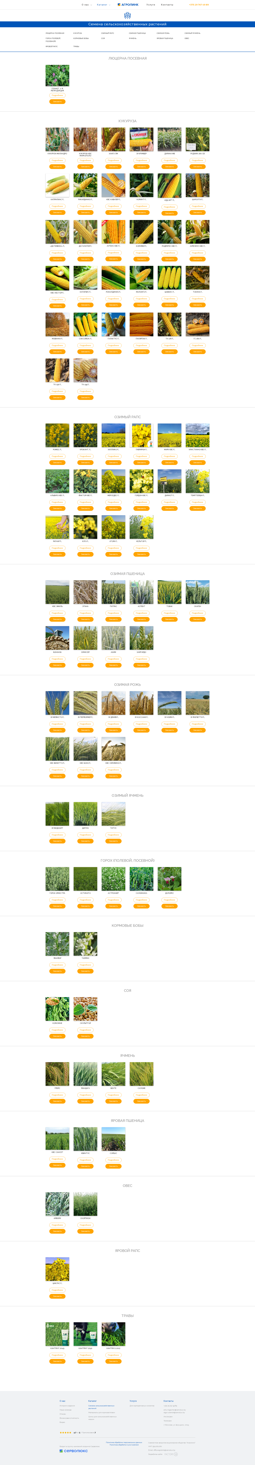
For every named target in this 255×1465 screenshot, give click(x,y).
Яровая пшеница (165, 38)
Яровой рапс (52, 46)
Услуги (151, 5)
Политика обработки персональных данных (124, 1442)
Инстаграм (168, 1417)
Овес (187, 38)
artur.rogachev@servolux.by (175, 1410)
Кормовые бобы (81, 38)
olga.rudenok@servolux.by (174, 1412)
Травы (76, 46)
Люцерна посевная (55, 33)
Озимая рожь (163, 33)
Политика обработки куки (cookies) (124, 1445)
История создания (67, 1406)
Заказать (57, 101)
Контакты (167, 5)
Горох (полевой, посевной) (53, 39)
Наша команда (65, 1410)
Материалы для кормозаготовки (114, 16)
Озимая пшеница (137, 33)
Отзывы (63, 1414)
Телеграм (168, 1421)
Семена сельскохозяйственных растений (119, 12)
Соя (103, 38)
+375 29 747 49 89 (199, 4)
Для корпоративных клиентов (142, 1406)
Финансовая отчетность (69, 1418)
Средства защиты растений (112, 25)
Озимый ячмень (192, 33)
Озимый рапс (107, 33)
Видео (62, 1422)
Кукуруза (77, 33)
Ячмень (132, 38)
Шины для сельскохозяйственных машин (102, 1418)
